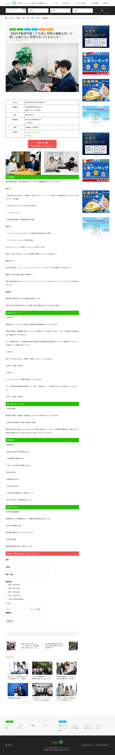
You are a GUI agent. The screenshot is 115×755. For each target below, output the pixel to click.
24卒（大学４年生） (14, 585)
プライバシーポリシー (64, 747)
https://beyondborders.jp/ (33, 132)
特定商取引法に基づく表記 (50, 750)
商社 (7, 728)
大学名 (8, 567)
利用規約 (61, 750)
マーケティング (62, 728)
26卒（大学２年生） (14, 592)
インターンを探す (80, 3)
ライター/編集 (74, 728)
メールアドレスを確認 (34, 609)
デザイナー (99, 725)
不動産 (12, 29)
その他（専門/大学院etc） (16, 599)
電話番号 (9, 612)
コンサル (20, 725)
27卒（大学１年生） (14, 595)
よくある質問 (94, 3)
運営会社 (56, 747)
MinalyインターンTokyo (93, 745)
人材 (20, 29)
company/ (28, 135)
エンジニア (74, 725)
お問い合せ (106, 3)
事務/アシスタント (88, 728)
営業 (35, 29)
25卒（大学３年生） (14, 588)
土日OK (42, 29)
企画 (27, 29)
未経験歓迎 (50, 29)
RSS (11, 745)
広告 (19, 728)
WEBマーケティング (64, 725)
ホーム (56, 3)
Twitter (6, 745)
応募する (10, 621)
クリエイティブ (88, 725)
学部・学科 (10, 574)
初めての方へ (66, 3)
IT (6, 725)
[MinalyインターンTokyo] (57, 743)
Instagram (8, 745)
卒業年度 (9, 582)
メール (8, 603)
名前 (7, 559)
